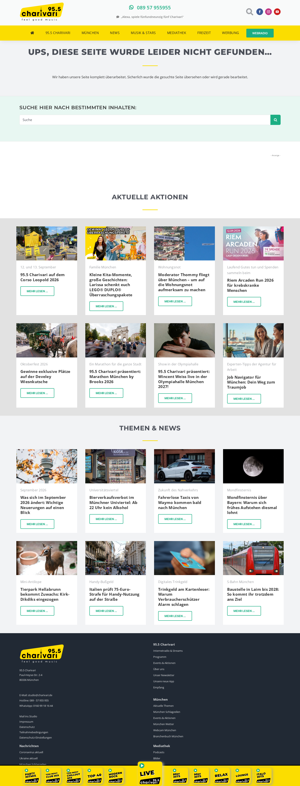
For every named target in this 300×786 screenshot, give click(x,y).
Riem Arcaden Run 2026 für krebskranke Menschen (250, 285)
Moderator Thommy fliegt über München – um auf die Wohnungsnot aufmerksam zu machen (183, 282)
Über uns (158, 669)
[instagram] (268, 11)
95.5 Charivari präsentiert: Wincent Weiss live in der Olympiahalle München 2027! (184, 379)
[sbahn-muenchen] (253, 542)
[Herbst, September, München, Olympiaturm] (46, 451)
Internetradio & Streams (168, 651)
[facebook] (259, 11)
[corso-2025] (46, 228)
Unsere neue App (163, 681)
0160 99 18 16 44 (43, 706)
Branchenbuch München (168, 736)
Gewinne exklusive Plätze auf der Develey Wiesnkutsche (45, 376)
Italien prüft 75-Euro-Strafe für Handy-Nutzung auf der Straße (114, 594)
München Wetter (163, 724)
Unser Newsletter (163, 675)
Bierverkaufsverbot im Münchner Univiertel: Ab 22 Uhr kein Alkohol (113, 502)
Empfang (158, 687)
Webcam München (164, 730)
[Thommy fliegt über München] (184, 228)
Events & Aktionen (164, 663)
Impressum (26, 721)
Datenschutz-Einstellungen (35, 737)
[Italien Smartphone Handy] (115, 542)
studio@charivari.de (40, 695)
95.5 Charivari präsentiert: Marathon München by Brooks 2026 (115, 376)
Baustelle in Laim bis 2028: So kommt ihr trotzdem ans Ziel (253, 594)
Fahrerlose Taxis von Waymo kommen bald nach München (179, 502)
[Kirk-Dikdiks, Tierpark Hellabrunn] (46, 542)
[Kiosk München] (115, 451)
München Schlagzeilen (166, 712)
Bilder (156, 758)
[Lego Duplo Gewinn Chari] (115, 228)
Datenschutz (27, 727)
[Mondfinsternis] (253, 451)
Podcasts (158, 752)
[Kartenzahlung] (184, 542)
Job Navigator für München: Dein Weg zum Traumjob (251, 382)
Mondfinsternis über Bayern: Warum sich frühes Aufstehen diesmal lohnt (252, 505)
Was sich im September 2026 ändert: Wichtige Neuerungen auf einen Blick (43, 505)
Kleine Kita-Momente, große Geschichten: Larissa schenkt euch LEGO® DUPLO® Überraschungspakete (110, 285)
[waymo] (184, 451)
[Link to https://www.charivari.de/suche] (249, 12)
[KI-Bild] (253, 325)
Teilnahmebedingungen (33, 732)
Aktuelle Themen (163, 706)
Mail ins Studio (28, 716)
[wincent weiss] (184, 325)
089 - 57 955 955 (39, 700)
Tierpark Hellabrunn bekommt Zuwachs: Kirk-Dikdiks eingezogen (45, 594)
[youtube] (277, 11)
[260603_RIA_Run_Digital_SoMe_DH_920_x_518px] (253, 228)
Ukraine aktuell (28, 758)
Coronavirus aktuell (31, 752)
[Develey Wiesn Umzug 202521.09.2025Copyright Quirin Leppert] (46, 325)
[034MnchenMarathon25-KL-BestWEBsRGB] (115, 325)
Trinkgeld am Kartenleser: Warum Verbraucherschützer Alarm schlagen (183, 597)
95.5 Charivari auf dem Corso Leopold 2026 (42, 277)
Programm (159, 657)
